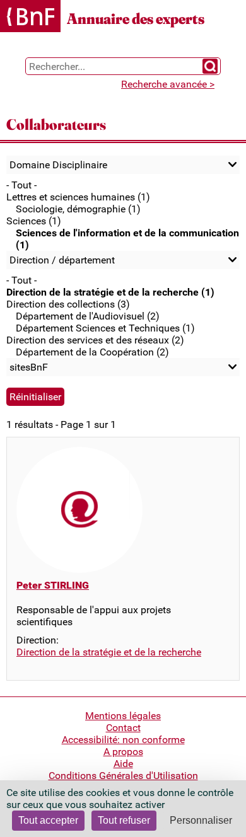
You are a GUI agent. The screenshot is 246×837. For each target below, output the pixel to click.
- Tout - (21, 185)
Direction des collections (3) (68, 304)
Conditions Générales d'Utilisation (123, 776)
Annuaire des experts (135, 18)
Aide (123, 764)
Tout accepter (48, 820)
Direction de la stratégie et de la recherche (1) (110, 292)
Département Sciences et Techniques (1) (105, 328)
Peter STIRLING (52, 585)
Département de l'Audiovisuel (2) (88, 316)
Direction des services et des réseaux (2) (95, 340)
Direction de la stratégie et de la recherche (108, 652)
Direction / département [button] (62, 260)
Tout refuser (124, 820)
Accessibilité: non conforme (123, 740)
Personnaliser (201, 820)
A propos (123, 752)
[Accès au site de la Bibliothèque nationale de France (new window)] (30, 17)
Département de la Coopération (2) (92, 352)
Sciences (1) (33, 221)
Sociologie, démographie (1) (78, 209)
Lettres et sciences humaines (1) (78, 197)
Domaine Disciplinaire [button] (58, 165)
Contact (123, 728)
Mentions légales (123, 716)
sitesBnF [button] (28, 367)
